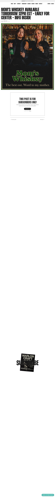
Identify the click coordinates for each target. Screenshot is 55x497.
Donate (36, 3)
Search (49, 3)
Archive (33, 3)
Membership (24, 3)
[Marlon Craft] (2, 21)
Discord (29, 3)
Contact (40, 3)
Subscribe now (27, 108)
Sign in (52, 3)
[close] (53, 1)
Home (12, 3)
